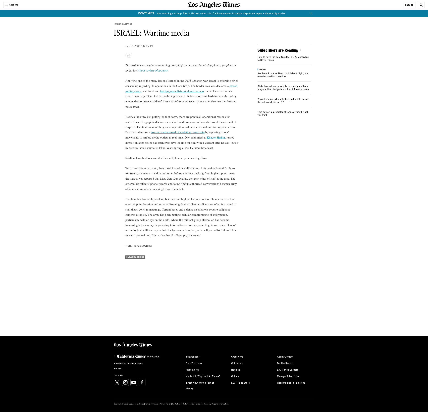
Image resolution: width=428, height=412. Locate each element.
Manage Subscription (288, 376)
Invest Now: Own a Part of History (200, 386)
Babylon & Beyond (123, 24)
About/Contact (285, 357)
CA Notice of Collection (181, 404)
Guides (235, 376)
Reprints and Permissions (291, 383)
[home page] (214, 4)
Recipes (235, 370)
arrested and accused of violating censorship (177, 132)
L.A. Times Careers (287, 370)
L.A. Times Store (240, 383)
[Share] (128, 55)
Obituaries (237, 363)
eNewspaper (192, 357)
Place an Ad (192, 370)
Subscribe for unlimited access (128, 364)
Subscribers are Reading (277, 50)
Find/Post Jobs (194, 363)
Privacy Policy (165, 404)
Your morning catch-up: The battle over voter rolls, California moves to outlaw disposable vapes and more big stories (221, 13)
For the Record (285, 363)
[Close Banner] (311, 13)
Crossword (237, 357)
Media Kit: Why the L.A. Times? (203, 376)
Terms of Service (151, 404)
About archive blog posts (153, 70)
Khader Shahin (216, 137)
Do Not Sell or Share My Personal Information (210, 404)
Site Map (118, 369)
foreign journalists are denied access (182, 91)
